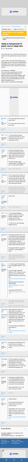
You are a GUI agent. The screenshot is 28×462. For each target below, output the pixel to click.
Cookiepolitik (14, 441)
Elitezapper (4, 359)
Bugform (13, 440)
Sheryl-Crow (3, 150)
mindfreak (4, 234)
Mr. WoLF (4, 118)
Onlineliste (18, 440)
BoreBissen (4, 175)
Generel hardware (16, 26)
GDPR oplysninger (15, 443)
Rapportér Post (3, 130)
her (14, 435)
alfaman (3, 377)
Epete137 (4, 342)
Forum (2, 26)
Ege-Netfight (3, 264)
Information (20, 441)
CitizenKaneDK (4, 310)
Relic (4, 48)
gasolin (3, 399)
